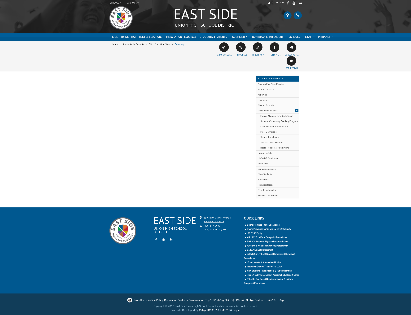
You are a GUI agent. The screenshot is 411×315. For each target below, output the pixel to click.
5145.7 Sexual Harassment (260, 250)
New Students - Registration (260, 270)
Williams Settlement (268, 195)
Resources (263, 179)
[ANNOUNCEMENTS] (224, 47)
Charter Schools (266, 105)
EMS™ (224, 310)
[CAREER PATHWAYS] (291, 47)
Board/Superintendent (268, 37)
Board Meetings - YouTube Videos (263, 224)
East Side (205, 15)
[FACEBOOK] (288, 3)
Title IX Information (267, 190)
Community (239, 37)
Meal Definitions (268, 131)
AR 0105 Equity (254, 233)
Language (132, 3)
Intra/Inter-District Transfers (260, 266)
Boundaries (263, 100)
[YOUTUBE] (294, 3)
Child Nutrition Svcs (159, 44)
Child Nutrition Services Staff (274, 126)
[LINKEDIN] (300, 3)
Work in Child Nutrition (271, 142)
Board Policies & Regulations (274, 147)
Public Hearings (284, 270)
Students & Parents (213, 37)
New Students (265, 174)
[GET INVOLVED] (291, 61)
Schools (114, 3)
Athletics (262, 94)
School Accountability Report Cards (282, 275)
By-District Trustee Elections (141, 37)
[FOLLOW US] (274, 47)
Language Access (267, 169)
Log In (236, 310)
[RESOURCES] (241, 47)
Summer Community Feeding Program (279, 121)
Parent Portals (265, 153)
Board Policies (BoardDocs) (260, 229)
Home (114, 37)
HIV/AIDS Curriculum (268, 158)
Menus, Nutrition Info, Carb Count (276, 116)
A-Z (276, 300)
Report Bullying (254, 275)
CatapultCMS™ (208, 310)
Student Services (266, 89)
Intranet (324, 37)
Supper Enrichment (270, 137)
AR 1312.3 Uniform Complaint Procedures (267, 237)
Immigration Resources (181, 37)
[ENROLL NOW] (257, 47)
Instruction (263, 163)
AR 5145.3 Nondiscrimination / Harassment (267, 245)
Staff (309, 37)
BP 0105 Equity (284, 229)
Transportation (265, 184)
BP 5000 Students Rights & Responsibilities (268, 241)
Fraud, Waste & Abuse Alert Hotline (264, 262)
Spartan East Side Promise (271, 84)
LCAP (279, 266)
